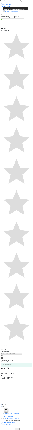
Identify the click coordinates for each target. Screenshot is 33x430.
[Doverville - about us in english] (5, 6)
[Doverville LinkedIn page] (11, 413)
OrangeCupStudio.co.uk (8, 422)
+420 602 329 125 (8, 417)
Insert (17, 429)
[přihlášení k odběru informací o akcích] (16, 9)
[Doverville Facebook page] (6, 410)
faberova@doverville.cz (12, 418)
